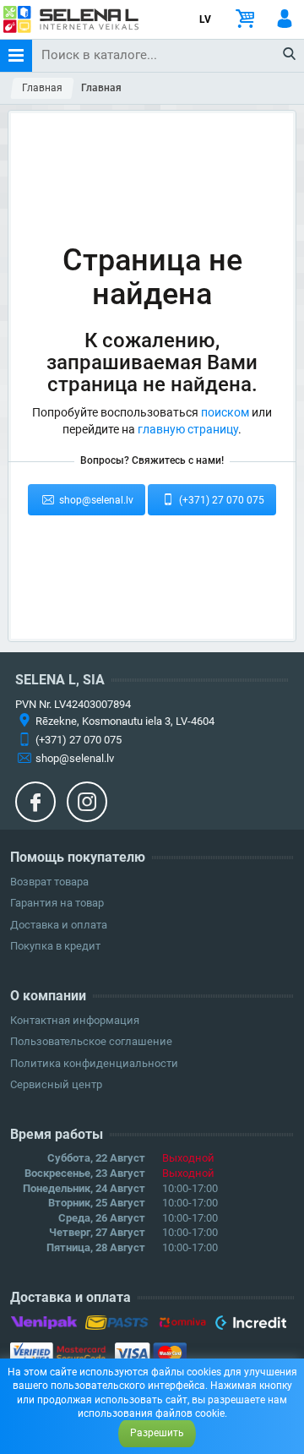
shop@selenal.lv (95, 500)
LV (205, 19)
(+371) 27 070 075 (220, 500)
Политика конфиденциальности (94, 1063)
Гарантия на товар (57, 902)
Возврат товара (49, 881)
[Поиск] (290, 55)
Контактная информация (74, 1020)
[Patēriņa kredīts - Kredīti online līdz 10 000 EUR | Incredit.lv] (250, 1326)
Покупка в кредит (55, 945)
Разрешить (157, 1433)
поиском (225, 412)
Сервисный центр (56, 1084)
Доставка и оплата (58, 924)
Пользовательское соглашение (91, 1041)
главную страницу (188, 429)
